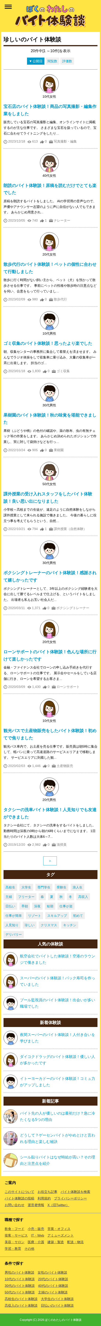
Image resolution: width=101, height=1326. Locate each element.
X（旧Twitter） (58, 1205)
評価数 (67, 61)
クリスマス (49, 925)
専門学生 (43, 887)
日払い (10, 906)
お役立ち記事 (47, 1192)
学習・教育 (13, 1248)
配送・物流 (75, 1242)
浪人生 (77, 887)
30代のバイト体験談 (20, 1286)
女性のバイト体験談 (52, 1272)
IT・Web (37, 1235)
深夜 (37, 906)
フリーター (26, 897)
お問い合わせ (14, 1205)
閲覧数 (52, 61)
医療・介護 (36, 1242)
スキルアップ (57, 916)
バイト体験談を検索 (75, 1192)
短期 (50, 906)
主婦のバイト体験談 (53, 1292)
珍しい (30, 925)
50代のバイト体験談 (20, 1292)
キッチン (69, 925)
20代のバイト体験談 (53, 1279)
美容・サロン (14, 1242)
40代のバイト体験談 (53, 1286)
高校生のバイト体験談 (21, 1299)
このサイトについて (19, 1192)
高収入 (83, 897)
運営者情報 (36, 1205)
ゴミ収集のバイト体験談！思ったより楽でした (48, 343)
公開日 (38, 61)
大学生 (26, 887)
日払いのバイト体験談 (57, 1305)
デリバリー (13, 934)
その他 (29, 1248)
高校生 (10, 887)
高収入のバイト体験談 (21, 1305)
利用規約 (44, 1198)
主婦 (8, 897)
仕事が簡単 (13, 916)
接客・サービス (16, 1235)
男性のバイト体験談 (19, 1272)
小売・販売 (36, 1229)
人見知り (12, 925)
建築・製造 (55, 1242)
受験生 (61, 887)
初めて (78, 916)
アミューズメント (60, 1235)
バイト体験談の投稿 (19, 1198)
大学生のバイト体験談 (57, 1299)
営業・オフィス (58, 1229)
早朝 (24, 906)
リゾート (34, 916)
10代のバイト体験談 (20, 1279)
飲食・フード (14, 1229)
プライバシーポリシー (70, 1198)
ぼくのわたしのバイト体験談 (63, 1320)
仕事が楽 (66, 906)
